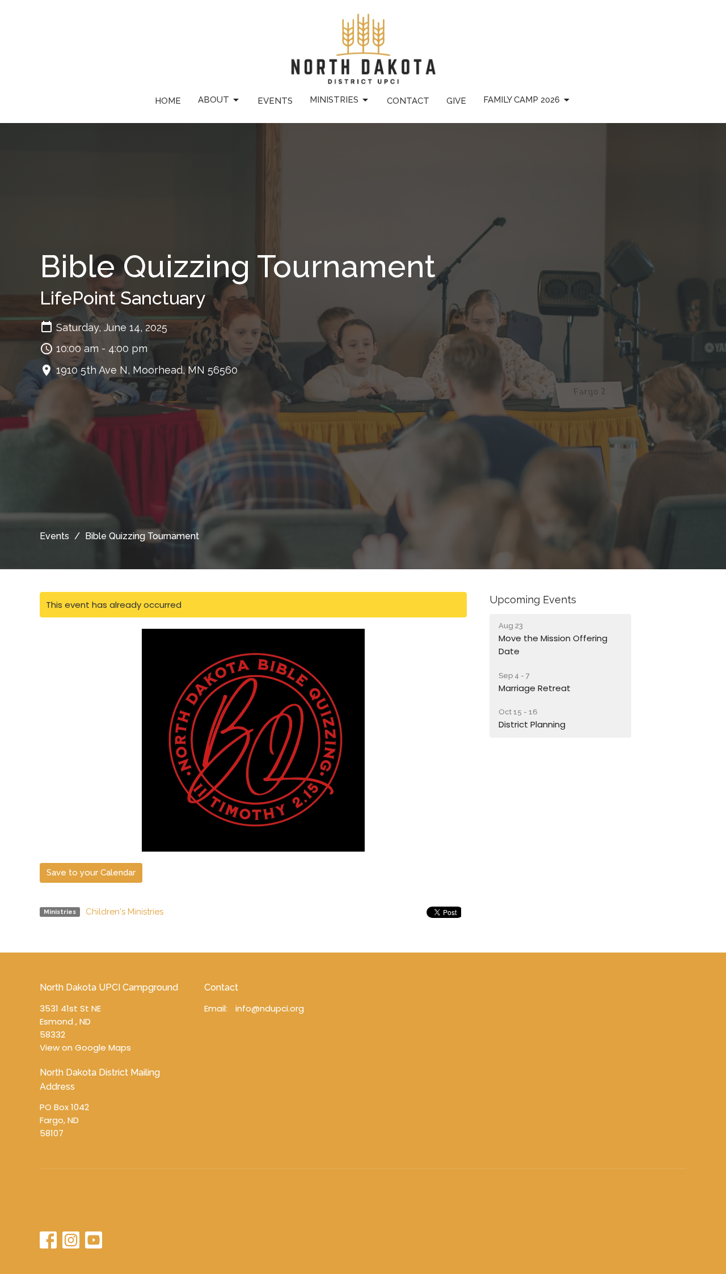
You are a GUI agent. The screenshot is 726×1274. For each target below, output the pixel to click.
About (213, 100)
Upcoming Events (532, 600)
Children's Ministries (124, 912)
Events (275, 101)
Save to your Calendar (91, 872)
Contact (408, 101)
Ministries (334, 100)
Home (168, 101)
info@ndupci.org (269, 1008)
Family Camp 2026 (521, 100)
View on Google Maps (85, 1047)
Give (456, 101)
